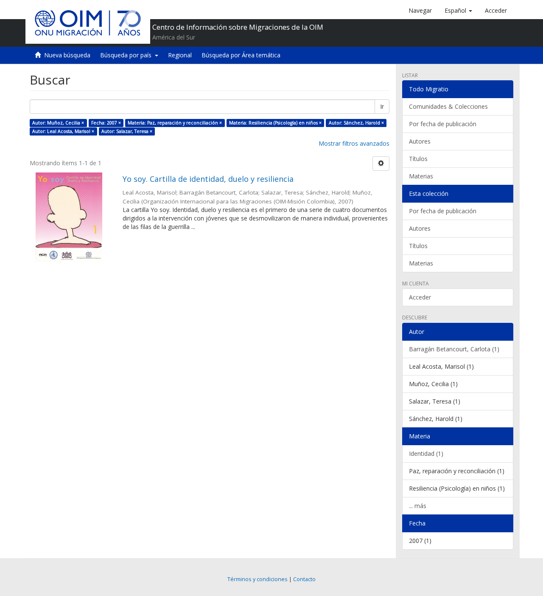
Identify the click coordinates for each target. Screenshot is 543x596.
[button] (458, 10)
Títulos (418, 159)
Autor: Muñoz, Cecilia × (58, 123)
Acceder (420, 297)
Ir (382, 106)
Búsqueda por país (127, 55)
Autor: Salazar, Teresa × (126, 131)
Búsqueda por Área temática (241, 55)
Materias (421, 176)
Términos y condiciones (257, 579)
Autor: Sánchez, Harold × (356, 123)
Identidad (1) (426, 453)
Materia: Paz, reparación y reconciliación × (175, 123)
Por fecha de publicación (442, 124)
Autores (420, 141)
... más (417, 506)
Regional (180, 55)
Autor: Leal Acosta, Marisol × (63, 131)
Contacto (304, 579)
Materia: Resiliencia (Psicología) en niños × (275, 123)
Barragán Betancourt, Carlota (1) (454, 349)
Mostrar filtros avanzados (354, 143)
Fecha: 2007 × (106, 123)
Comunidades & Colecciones (448, 106)
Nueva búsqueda (67, 55)
